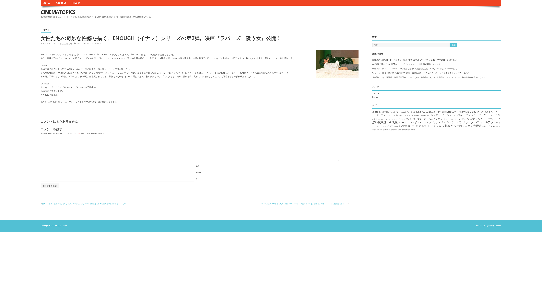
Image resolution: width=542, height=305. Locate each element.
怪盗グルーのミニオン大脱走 (463, 126)
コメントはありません (94, 43)
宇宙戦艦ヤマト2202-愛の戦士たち (417, 126)
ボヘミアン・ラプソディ (427, 122)
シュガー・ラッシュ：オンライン (448, 115)
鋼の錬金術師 (406, 130)
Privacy (76, 2)
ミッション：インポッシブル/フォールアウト (468, 122)
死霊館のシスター (395, 129)
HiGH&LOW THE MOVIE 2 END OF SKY (464, 111)
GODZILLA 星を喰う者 (433, 111)
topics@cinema (49, 43)
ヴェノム (383, 126)
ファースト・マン (406, 122)
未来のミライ (487, 126)
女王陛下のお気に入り (394, 126)
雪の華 (413, 129)
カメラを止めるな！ (396, 115)
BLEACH (419, 112)
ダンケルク (444, 119)
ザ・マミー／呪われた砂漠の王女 (417, 115)
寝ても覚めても (439, 126)
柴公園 (386, 129)
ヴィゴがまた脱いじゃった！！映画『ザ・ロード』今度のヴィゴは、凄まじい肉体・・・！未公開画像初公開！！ (304, 203)
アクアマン (382, 115)
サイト (198, 178)
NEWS (46, 29)
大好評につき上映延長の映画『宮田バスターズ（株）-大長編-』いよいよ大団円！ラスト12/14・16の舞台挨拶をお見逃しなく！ (429, 77)
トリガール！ (453, 119)
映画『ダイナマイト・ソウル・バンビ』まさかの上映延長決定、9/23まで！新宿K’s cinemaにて (414, 68)
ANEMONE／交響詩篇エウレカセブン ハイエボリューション (394, 112)
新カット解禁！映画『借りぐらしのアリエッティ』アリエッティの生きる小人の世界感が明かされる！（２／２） (85, 203)
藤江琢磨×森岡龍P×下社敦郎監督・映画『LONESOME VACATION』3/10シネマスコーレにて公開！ (415, 60)
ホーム (46, 2)
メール (198, 172)
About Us (61, 2)
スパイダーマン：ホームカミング (423, 118)
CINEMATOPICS (58, 12)
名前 (197, 166)
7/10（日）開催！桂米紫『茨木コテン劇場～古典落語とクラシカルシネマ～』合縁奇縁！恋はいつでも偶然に (420, 73)
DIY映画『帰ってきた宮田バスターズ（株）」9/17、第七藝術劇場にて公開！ (406, 64)
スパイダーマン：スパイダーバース (393, 119)
